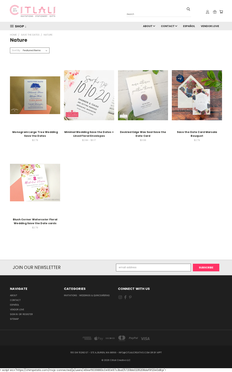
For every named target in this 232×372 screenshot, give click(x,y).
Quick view (35, 87)
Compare (33, 94)
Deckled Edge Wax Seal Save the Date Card (143, 134)
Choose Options (35, 101)
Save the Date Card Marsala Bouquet (197, 134)
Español (189, 26)
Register (28, 314)
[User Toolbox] (207, 12)
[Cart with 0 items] (221, 12)
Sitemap (14, 318)
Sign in (14, 314)
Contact (168, 26)
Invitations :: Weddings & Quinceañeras (87, 295)
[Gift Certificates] (215, 12)
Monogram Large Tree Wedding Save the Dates (35, 134)
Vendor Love (210, 26)
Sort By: (16, 50)
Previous (222, 360)
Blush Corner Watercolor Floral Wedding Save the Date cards (35, 221)
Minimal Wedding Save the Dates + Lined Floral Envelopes (89, 134)
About (148, 26)
